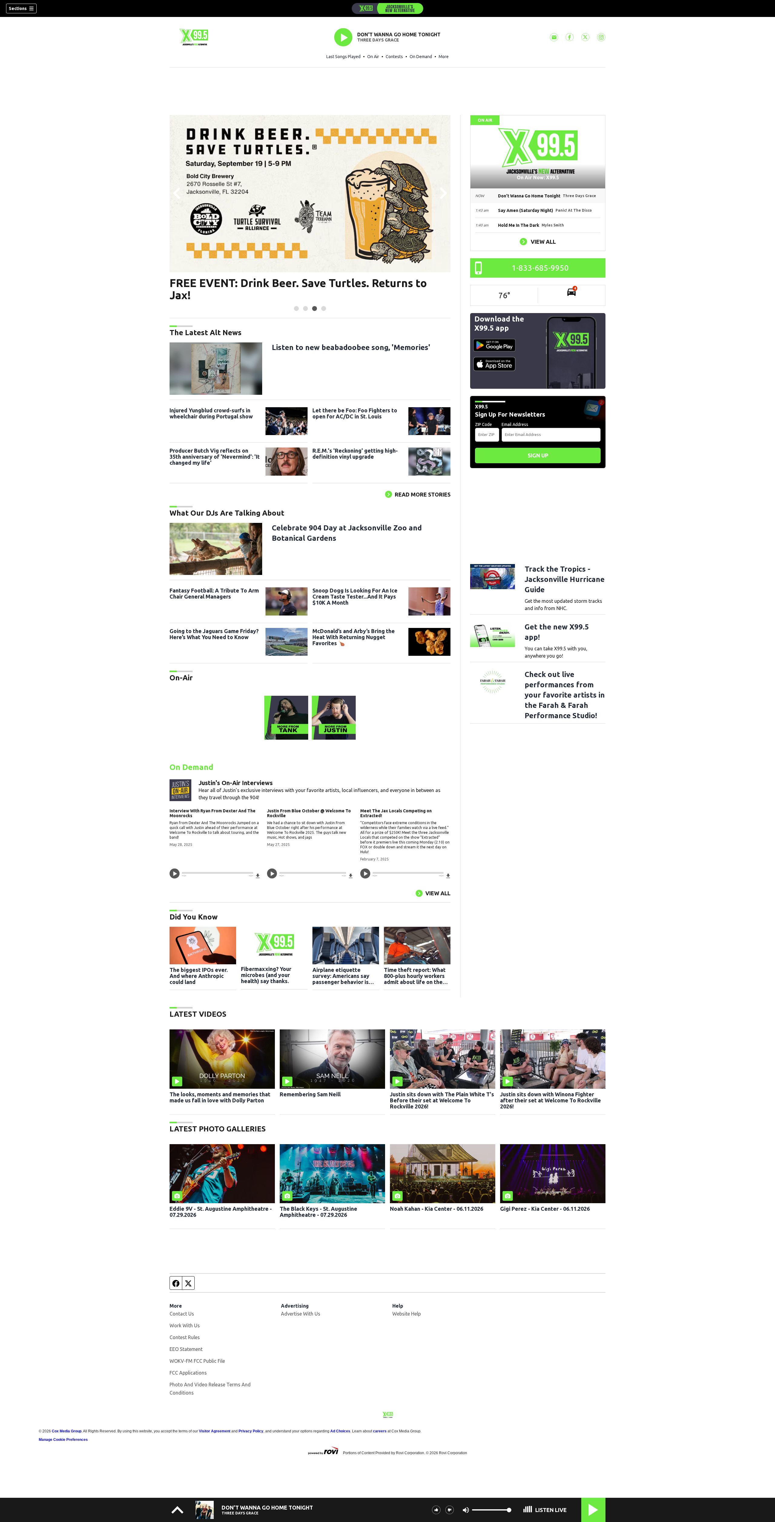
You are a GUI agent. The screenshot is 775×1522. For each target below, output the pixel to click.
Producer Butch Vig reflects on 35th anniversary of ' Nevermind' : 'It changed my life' (215, 456)
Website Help (406, 1313)
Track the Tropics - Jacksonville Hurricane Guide (565, 579)
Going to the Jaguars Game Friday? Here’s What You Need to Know (214, 634)
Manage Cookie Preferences (63, 1440)
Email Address (515, 424)
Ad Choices (340, 1431)
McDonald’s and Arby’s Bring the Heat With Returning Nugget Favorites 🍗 (353, 637)
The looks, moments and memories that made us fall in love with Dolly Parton (220, 1097)
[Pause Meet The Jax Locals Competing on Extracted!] (365, 873)
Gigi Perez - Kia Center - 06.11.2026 (545, 1209)
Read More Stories (422, 494)
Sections (18, 8)
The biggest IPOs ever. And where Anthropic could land (199, 976)
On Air (373, 56)
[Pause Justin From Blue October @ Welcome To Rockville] (272, 873)
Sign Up (538, 455)
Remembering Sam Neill (310, 1094)
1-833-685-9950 (540, 267)
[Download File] (258, 875)
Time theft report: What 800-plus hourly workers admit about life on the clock (415, 976)
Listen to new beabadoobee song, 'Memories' (351, 347)
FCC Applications (188, 1372)
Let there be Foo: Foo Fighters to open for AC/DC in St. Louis (354, 413)
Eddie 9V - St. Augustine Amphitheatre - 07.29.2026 (221, 1212)
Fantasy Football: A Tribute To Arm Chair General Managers (214, 593)
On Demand (421, 56)
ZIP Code (483, 424)
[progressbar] (217, 873)
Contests (394, 56)
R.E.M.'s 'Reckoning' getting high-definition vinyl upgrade (355, 453)
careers (380, 1431)
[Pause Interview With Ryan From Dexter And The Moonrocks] (175, 873)
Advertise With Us (300, 1313)
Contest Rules (185, 1337)
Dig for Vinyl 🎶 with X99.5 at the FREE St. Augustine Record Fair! (308, 289)
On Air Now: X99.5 (538, 177)
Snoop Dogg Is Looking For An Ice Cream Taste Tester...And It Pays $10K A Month (354, 596)
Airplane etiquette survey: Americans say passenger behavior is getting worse (340, 976)
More (444, 56)
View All (437, 893)
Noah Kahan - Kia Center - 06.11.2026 (436, 1209)
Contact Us (182, 1313)
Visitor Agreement (214, 1431)
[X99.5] (387, 8)
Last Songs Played (343, 56)
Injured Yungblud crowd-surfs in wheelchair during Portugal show (211, 413)
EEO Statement (186, 1349)
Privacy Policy (251, 1431)
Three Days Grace (378, 40)
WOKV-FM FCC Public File (197, 1361)
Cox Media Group (66, 1431)
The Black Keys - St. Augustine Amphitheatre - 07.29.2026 (318, 1212)
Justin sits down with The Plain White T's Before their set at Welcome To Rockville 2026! (442, 1100)
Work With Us (185, 1325)
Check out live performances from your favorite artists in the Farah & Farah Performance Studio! (565, 695)
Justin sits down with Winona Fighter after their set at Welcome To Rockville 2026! (550, 1100)
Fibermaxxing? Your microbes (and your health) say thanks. (266, 975)
